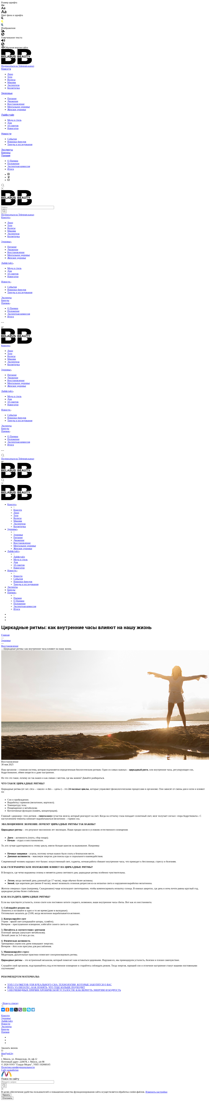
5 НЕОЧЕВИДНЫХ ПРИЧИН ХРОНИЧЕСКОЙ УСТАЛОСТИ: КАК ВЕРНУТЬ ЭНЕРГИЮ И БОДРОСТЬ (64, 990)
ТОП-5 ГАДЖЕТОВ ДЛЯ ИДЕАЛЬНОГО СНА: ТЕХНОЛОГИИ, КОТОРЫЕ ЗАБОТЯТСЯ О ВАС (59, 984)
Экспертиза (13, 85)
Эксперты (7, 149)
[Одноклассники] (7, 1009)
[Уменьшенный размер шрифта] (2, 5)
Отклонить (7, 1098)
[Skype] (29, 1009)
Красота (6, 69)
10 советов (13, 125)
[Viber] (20, 1009)
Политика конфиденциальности (18, 1067)
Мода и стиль (14, 120)
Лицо (10, 74)
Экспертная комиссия (18, 166)
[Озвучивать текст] (3, 41)
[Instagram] (8, 174)
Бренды (6, 152)
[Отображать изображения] (3, 31)
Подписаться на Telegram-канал (17, 66)
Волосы (11, 79)
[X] (16, 1009)
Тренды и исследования (19, 144)
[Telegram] (8, 177)
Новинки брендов (16, 141)
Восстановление (15, 104)
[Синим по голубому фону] (2, 25)
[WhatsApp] (24, 1009)
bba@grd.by (7, 1053)
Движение (12, 101)
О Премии (12, 160)
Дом (9, 123)
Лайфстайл (7, 114)
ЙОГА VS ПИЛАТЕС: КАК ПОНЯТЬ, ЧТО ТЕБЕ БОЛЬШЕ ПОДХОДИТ (46, 987)
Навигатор (13, 128)
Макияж (11, 82)
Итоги (10, 169)
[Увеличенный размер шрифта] (3, 12)
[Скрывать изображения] (2, 35)
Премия (5, 155)
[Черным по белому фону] (2, 18)
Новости (6, 133)
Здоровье (7, 93)
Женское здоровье (16, 109)
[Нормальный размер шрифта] (3, 8)
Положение (13, 163)
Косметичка (13, 88)
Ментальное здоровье (18, 106)
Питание (12, 98)
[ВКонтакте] (3, 1009)
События (12, 139)
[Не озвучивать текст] (2, 44)
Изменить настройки (156, 1092)
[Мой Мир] (11, 1009)
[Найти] (4, 211)
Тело (9, 77)
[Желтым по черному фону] (2, 22)
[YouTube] (8, 180)
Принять (6, 1095)
